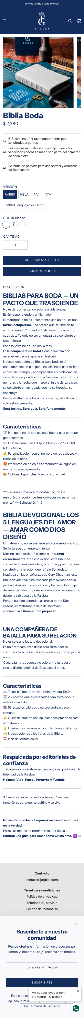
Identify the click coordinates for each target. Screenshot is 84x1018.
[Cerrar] (76, 923)
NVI (36, 194)
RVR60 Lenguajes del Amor (24, 205)
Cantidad (11, 236)
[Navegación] (4, 20)
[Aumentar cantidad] (22, 244)
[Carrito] (78, 20)
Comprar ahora (42, 271)
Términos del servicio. (44, 1006)
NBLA (24, 194)
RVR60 (10, 194)
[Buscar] (69, 20)
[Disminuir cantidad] (7, 244)
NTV (48, 194)
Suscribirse (42, 982)
